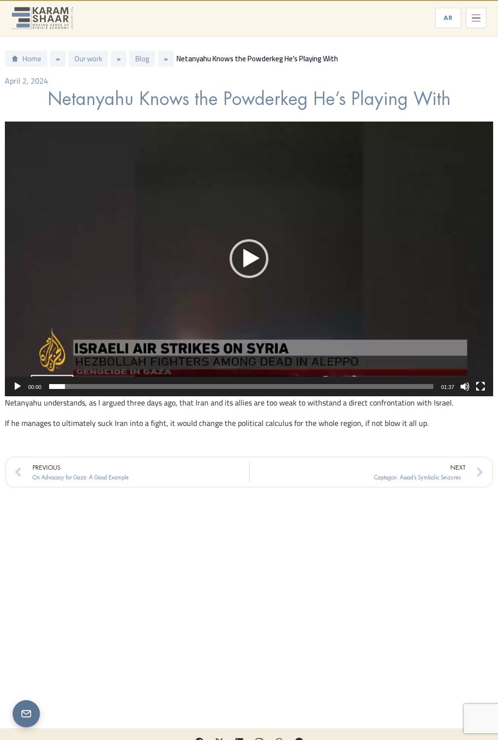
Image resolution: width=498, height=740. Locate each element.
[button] (249, 258)
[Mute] (465, 386)
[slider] (241, 386)
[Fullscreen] (480, 386)
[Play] (17, 386)
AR (448, 17)
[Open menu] (476, 18)
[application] (249, 259)
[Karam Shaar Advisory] (42, 18)
